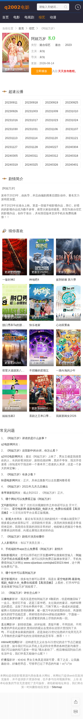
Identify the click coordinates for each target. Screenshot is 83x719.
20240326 (51, 164)
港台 (58, 45)
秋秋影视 (6, 555)
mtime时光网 (9, 642)
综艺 (42, 17)
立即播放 (41, 71)
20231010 (71, 111)
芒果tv (5, 508)
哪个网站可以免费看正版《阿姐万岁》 (29, 499)
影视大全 (11, 519)
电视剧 (29, 17)
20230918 (31, 102)
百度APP (48, 555)
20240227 (51, 147)
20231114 (31, 138)
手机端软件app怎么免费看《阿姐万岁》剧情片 (34, 549)
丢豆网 (5, 624)
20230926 (11, 111)
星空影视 (6, 579)
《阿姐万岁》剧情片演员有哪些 (25, 536)
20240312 (51, 155)
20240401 (71, 164)
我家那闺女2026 (66, 416)
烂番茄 (5, 659)
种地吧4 (34, 279)
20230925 (71, 102)
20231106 (51, 129)
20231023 (51, 120)
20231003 (31, 111)
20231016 (11, 120)
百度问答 (59, 480)
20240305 (11, 155)
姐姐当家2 (8, 416)
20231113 (11, 138)
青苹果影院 (8, 492)
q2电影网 (7, 444)
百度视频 (18, 512)
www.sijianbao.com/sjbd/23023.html (46, 562)
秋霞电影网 (8, 480)
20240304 (71, 147)
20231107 (71, 129)
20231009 (51, 111)
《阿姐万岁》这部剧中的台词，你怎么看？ (32, 450)
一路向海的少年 (65, 370)
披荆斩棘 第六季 (66, 279)
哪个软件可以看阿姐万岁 (21, 572)
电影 (16, 17)
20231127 (11, 147)
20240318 (71, 155)
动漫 (53, 17)
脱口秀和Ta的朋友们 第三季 (19, 325)
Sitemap (57, 687)
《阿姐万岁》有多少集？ (21, 474)
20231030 (11, 129)
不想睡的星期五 (39, 370)
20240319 (11, 164)
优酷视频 (32, 505)
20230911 (11, 102)
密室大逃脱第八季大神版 (17, 370)
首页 (5, 17)
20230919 (51, 102)
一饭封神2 (8, 279)
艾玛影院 (6, 505)
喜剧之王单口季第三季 (43, 416)
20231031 (31, 129)
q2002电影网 (9, 456)
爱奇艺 (73, 505)
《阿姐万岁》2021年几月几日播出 (27, 486)
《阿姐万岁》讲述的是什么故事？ (26, 438)
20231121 (71, 138)
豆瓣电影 (6, 599)
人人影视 (6, 542)
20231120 (51, 138)
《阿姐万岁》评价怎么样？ (23, 592)
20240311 (31, 155)
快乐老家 (34, 325)
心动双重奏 (63, 325)
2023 (68, 45)
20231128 (31, 147)
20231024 (71, 120)
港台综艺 (44, 45)
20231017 (31, 120)
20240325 (31, 164)
